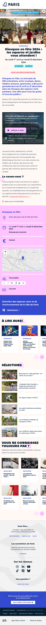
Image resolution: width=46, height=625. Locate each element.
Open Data (13, 613)
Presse (5, 613)
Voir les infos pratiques (23, 72)
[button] (23, 258)
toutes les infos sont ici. (18, 196)
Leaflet (26, 270)
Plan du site (39, 613)
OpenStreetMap (36, 270)
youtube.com (33, 116)
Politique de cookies (26, 613)
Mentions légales (9, 610)
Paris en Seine (36, 620)
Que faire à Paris (18, 620)
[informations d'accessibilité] (14, 283)
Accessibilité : (30, 610)
